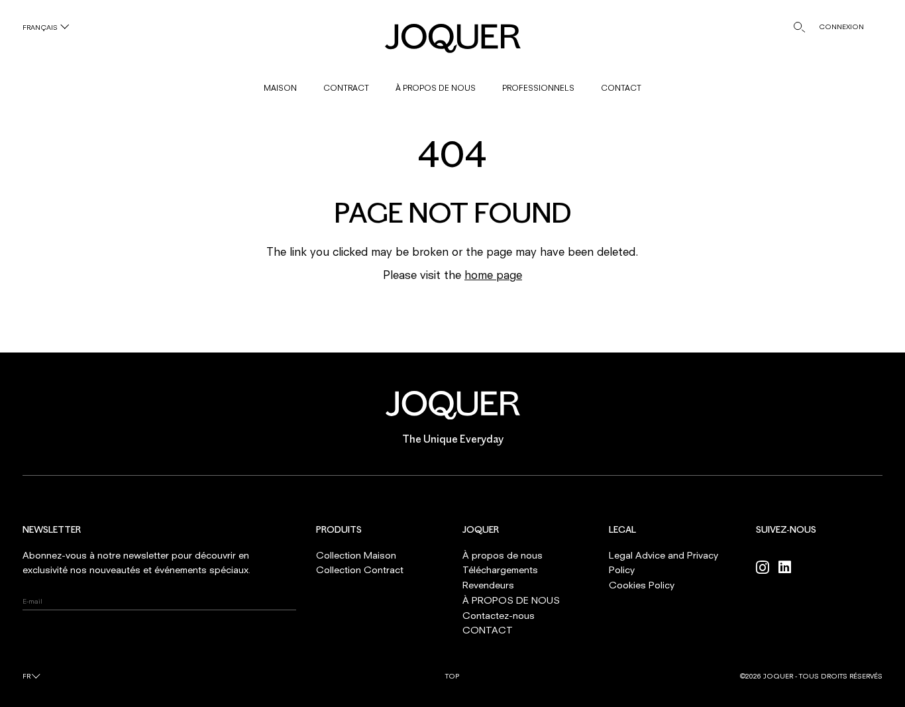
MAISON (280, 88)
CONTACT (621, 88)
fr (26, 676)
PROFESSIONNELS (538, 88)
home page (493, 275)
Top (452, 676)
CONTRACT (346, 88)
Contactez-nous (498, 615)
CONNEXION (841, 26)
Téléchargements (500, 569)
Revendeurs (488, 584)
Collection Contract (359, 569)
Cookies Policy (641, 584)
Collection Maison (356, 555)
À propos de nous (502, 555)
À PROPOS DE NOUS (436, 88)
